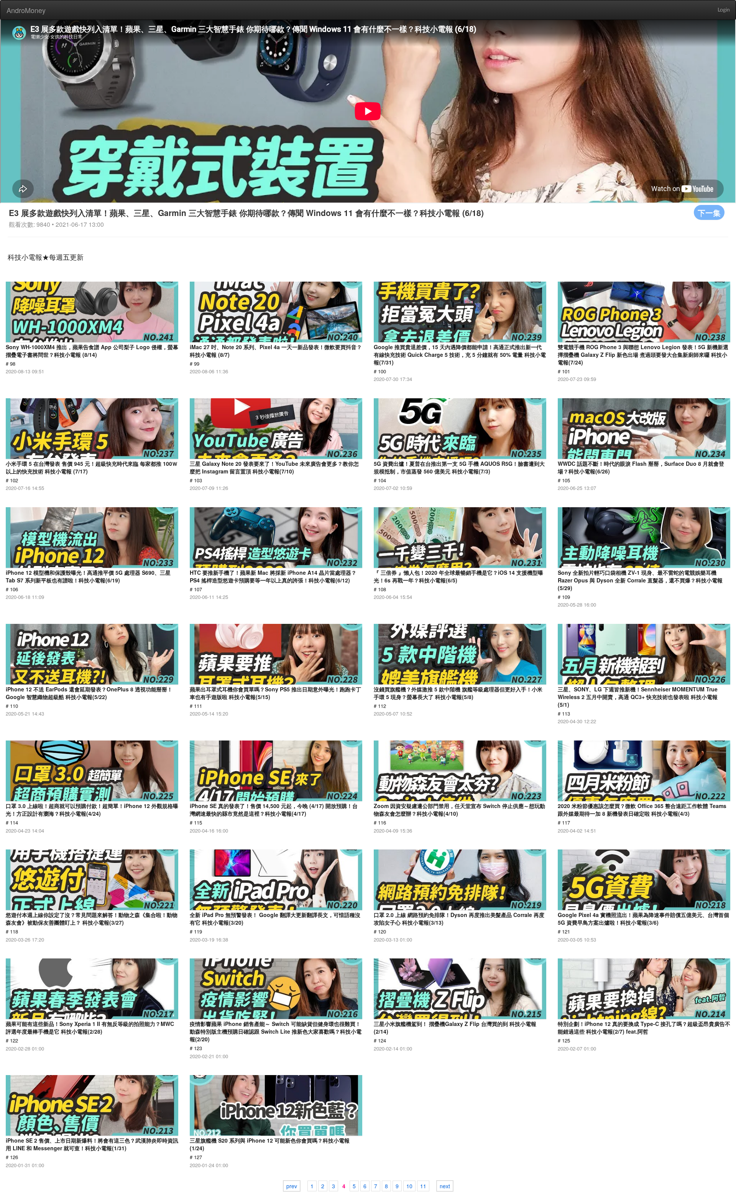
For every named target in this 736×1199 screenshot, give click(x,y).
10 (409, 1186)
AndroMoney (26, 10)
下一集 (709, 212)
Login (724, 10)
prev (291, 1186)
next (445, 1186)
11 (423, 1186)
